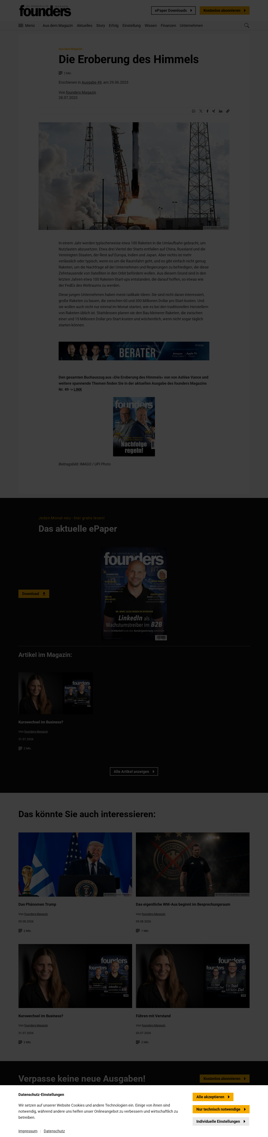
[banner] (134, 568)
